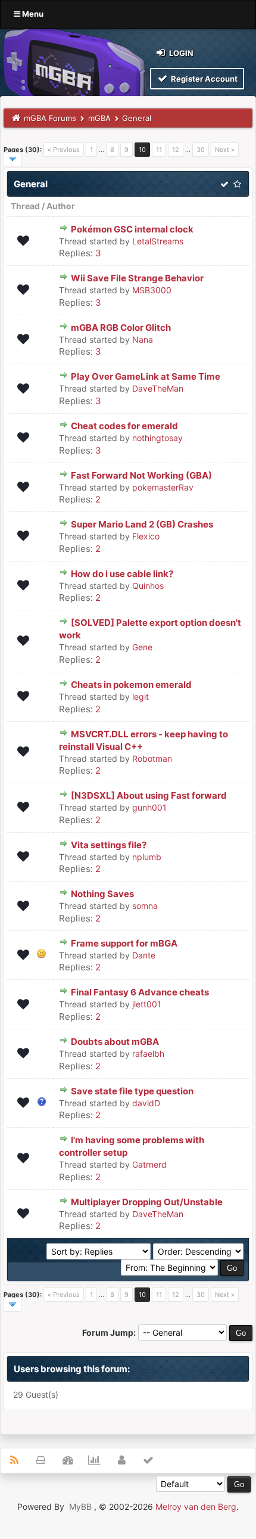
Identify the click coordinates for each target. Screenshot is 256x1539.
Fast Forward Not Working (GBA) (141, 475)
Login (180, 53)
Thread (25, 206)
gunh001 (149, 807)
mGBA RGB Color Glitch (121, 327)
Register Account (203, 78)
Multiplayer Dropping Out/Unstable (147, 1202)
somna (145, 906)
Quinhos (148, 586)
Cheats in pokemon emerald (131, 684)
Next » (225, 149)
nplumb (146, 857)
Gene (142, 647)
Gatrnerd (149, 1164)
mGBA (99, 118)
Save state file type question (132, 1091)
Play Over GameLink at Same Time (145, 376)
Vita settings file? (108, 845)
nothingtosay (157, 438)
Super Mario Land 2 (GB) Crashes (142, 524)
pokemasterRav (162, 487)
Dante (143, 955)
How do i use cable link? (122, 573)
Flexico (146, 536)
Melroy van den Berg (195, 1506)
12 (175, 149)
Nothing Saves (102, 893)
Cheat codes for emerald (124, 426)
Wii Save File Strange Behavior (137, 278)
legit (140, 696)
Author (60, 206)
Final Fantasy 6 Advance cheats (140, 992)
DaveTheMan (157, 388)
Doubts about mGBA (115, 1041)
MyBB (80, 1506)
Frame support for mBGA (124, 943)
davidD (146, 1103)
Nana (142, 339)
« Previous (64, 149)
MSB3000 (151, 290)
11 (159, 149)
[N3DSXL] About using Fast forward (149, 795)
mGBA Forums (50, 118)
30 (200, 149)
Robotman (152, 758)
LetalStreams (157, 241)
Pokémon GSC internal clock (132, 229)
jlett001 (146, 1004)
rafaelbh (148, 1053)
